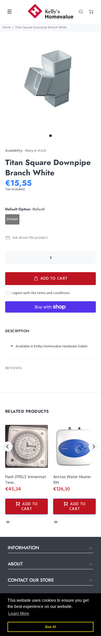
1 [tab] (50, 135)
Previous (7, 446)
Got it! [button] (50, 627)
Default (12, 219)
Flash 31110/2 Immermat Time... (25, 480)
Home (7, 27)
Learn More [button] (18, 613)
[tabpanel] (50, 81)
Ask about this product (30, 238)
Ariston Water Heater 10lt (72, 480)
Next (93, 446)
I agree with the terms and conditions (41, 293)
